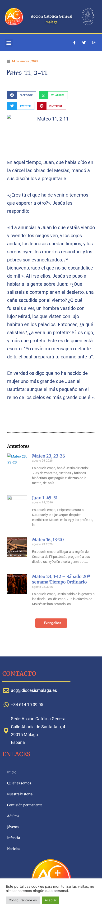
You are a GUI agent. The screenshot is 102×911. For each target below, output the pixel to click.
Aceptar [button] (50, 900)
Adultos (13, 816)
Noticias (13, 849)
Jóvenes (13, 827)
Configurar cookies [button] (23, 900)
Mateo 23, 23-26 (48, 456)
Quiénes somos (19, 783)
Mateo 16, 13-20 (48, 539)
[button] (9, 43)
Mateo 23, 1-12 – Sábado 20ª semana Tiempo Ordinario (61, 579)
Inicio (11, 772)
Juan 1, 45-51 (45, 498)
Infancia (13, 838)
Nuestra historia (19, 794)
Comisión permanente (24, 805)
